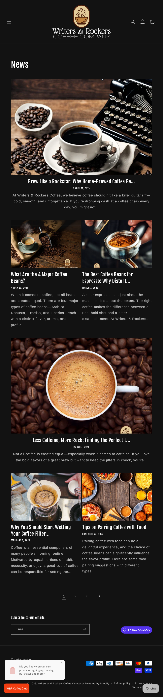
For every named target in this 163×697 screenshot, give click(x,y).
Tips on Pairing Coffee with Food (114, 527)
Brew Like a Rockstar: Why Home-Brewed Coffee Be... (81, 181)
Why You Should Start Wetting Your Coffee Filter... (41, 530)
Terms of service (142, 687)
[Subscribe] (84, 629)
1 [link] (64, 596)
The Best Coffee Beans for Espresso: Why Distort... (107, 277)
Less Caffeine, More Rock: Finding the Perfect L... (81, 440)
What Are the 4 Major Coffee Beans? (39, 277)
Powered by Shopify (97, 683)
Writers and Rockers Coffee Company (61, 683)
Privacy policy (143, 683)
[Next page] (99, 596)
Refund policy (122, 683)
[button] (9, 21)
